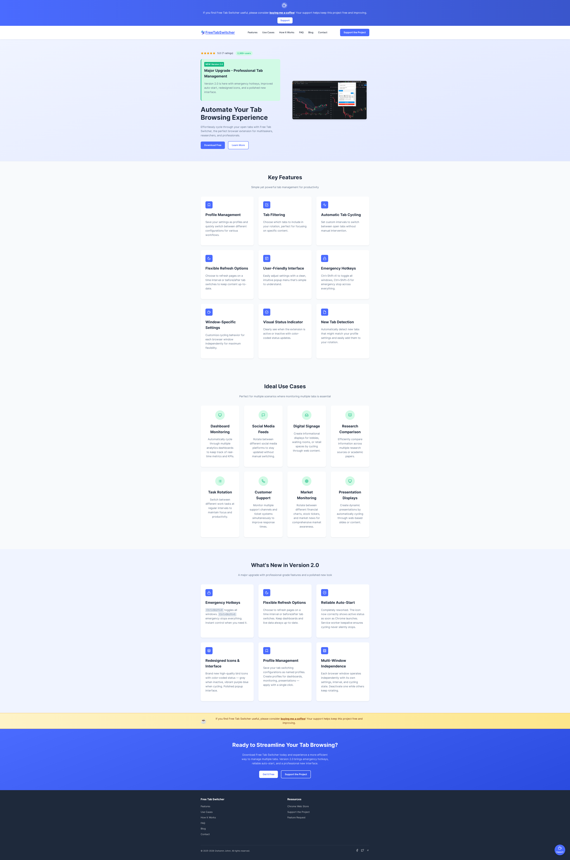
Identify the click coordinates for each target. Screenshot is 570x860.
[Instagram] (367, 851)
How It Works (286, 32)
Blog (310, 32)
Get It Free (268, 774)
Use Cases (268, 32)
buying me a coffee (282, 12)
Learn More (238, 145)
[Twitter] (362, 851)
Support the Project (355, 32)
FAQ (301, 32)
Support (285, 20)
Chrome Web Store (298, 806)
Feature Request (296, 817)
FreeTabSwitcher (220, 32)
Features (253, 32)
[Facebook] (357, 851)
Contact (322, 32)
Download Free (212, 145)
